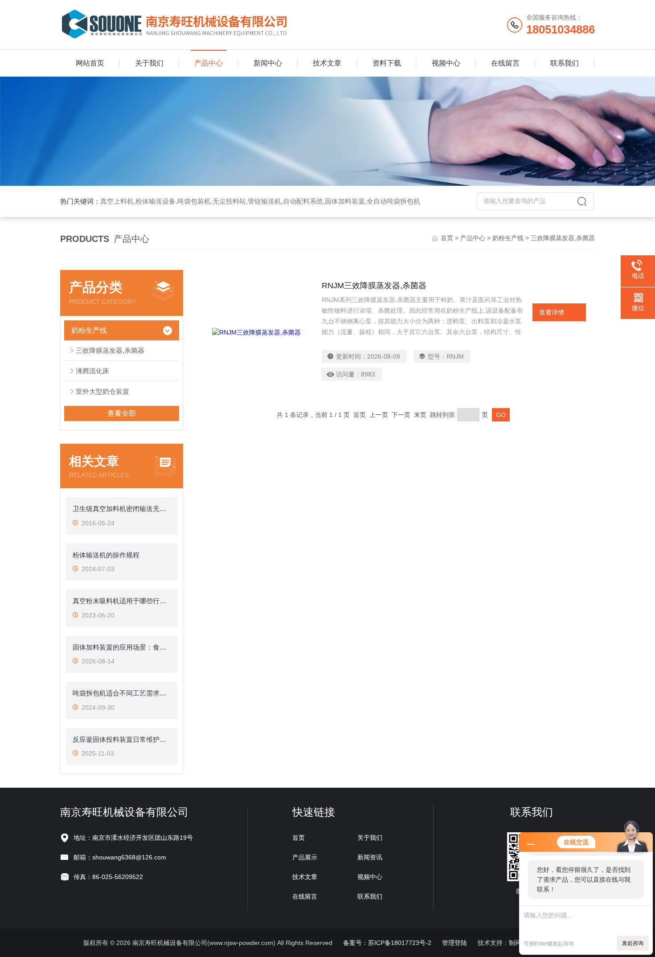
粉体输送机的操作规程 (106, 555)
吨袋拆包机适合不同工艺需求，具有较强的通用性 (122, 693)
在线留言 (505, 63)
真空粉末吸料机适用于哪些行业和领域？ (122, 601)
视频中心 (446, 63)
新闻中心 (268, 63)
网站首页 (90, 63)
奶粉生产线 (508, 237)
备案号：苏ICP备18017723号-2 (387, 942)
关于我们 (149, 63)
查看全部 (121, 413)
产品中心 (208, 63)
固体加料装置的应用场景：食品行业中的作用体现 (122, 647)
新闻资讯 (369, 857)
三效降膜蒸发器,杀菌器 (110, 350)
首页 (447, 237)
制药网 (518, 942)
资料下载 (387, 63)
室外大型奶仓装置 (102, 391)
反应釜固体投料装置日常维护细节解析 (122, 739)
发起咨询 (632, 943)
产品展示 (304, 857)
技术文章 (327, 63)
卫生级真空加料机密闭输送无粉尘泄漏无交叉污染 (122, 508)
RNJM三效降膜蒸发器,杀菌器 (374, 285)
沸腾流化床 (92, 371)
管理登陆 (454, 942)
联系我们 (564, 63)
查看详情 (551, 312)
